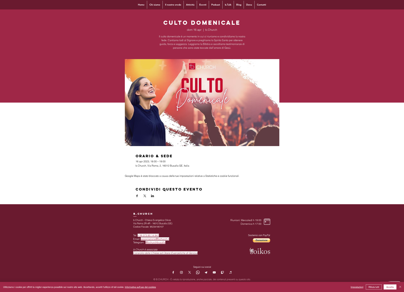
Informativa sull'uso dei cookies (140, 287)
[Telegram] (206, 272)
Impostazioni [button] (357, 287)
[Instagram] (181, 272)
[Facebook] (173, 272)
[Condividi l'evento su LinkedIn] (152, 196)
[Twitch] (222, 272)
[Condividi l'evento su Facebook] (137, 196)
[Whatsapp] (198, 272)
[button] (261, 240)
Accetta (390, 287)
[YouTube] (214, 272)
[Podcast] (230, 272)
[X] (189, 272)
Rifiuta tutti (373, 287)
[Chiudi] (400, 286)
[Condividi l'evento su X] (144, 196)
